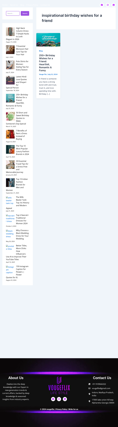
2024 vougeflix (48, 409)
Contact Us (45, 5)
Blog (22, 5)
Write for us (73, 409)
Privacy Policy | (62, 409)
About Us (14, 5)
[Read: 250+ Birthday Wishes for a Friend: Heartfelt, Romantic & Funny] (48, 39)
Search (24, 13)
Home (5, 5)
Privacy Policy (32, 5)
